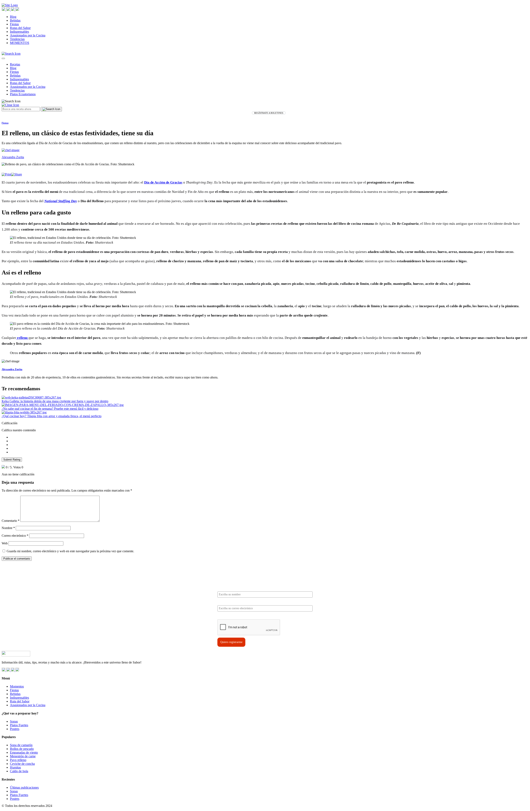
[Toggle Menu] (3, 58)
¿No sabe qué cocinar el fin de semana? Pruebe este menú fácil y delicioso (50, 408)
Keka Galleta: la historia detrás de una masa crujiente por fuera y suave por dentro (55, 401)
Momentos (17, 686)
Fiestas (14, 24)
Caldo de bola (19, 771)
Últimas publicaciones (24, 787)
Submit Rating (11, 459)
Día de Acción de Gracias (163, 182)
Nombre (8, 528)
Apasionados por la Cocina (27, 35)
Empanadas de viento (24, 752)
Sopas (14, 721)
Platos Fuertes (19, 725)
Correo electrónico (15, 535)
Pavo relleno (18, 760)
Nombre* (223, 588)
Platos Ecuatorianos (23, 94)
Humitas (15, 767)
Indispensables (19, 31)
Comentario (10, 520)
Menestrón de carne (23, 756)
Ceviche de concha (22, 763)
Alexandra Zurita (12, 369)
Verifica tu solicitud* (230, 615)
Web (5, 543)
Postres (14, 729)
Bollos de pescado (22, 749)
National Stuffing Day (60, 201)
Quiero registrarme (231, 642)
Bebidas (15, 20)
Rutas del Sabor (20, 28)
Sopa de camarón (21, 745)
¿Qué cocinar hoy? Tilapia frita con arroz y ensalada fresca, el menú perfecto (51, 416)
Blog (13, 16)
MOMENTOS (19, 43)
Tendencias (17, 39)
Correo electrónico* (229, 601)
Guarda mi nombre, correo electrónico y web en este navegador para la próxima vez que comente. (70, 551)
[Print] (6, 174)
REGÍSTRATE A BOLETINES (268, 113)
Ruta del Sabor (19, 701)
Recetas (15, 64)
